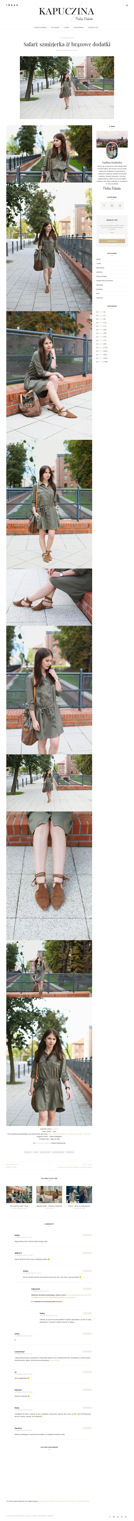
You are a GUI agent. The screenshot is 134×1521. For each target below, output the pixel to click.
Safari (36, 1152)
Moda (76, 50)
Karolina (18, 1428)
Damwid (18, 1390)
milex (17, 1334)
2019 (101, 333)
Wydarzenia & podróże (104, 280)
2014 (101, 351)
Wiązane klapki (45, 1152)
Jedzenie (99, 272)
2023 (101, 319)
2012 (101, 358)
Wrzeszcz (28, 1152)
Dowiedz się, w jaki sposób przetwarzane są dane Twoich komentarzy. (64, 1501)
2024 (101, 315)
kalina (25, 1271)
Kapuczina (68, 50)
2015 (101, 347)
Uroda (98, 263)
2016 (101, 344)
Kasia (17, 1408)
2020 (101, 330)
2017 (101, 340)
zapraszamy (54, 1360)
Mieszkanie (100, 268)
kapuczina (35, 1289)
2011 (101, 362)
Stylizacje (99, 298)
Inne (97, 293)
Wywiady (99, 285)
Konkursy (99, 289)
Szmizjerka (70, 1152)
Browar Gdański (58, 1152)
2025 (101, 312)
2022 (101, 322)
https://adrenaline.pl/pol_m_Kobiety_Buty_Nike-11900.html (69, 1134)
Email (112, 232)
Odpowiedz (87, 1235)
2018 (101, 337)
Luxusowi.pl (19, 1352)
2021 (101, 326)
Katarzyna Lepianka (43, 1143)
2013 (101, 354)
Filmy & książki (101, 276)
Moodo (55, 1129)
